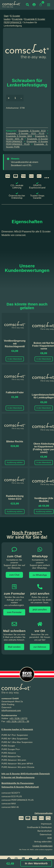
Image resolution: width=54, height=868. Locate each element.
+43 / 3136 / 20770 (18, 718)
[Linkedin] (23, 859)
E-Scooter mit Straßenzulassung (18, 777)
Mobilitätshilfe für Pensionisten (18, 783)
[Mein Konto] (34, 4)
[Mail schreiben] (14, 624)
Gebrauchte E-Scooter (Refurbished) (20, 787)
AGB (49, 838)
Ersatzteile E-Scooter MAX (19, 136)
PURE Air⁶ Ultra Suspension (15, 738)
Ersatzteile (17, 19)
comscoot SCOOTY (11, 793)
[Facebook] (9, 859)
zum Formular (14, 593)
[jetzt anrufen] (39, 586)
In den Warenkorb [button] (15, 359)
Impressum (46, 824)
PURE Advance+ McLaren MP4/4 (17, 763)
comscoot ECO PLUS (12, 796)
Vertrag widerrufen (43, 841)
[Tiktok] (38, 859)
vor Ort (39, 631)
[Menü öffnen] (49, 4)
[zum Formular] (14, 586)
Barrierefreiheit (45, 831)
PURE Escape (8, 746)
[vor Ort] (39, 624)
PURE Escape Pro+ (11, 749)
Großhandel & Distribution (39, 827)
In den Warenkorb (36, 863)
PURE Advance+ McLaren (14, 760)
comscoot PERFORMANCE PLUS (17, 800)
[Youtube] (30, 859)
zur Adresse (39, 647)
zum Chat (14, 575)
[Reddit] (45, 859)
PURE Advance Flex (11, 756)
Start (6, 16)
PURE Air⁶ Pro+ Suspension (15, 735)
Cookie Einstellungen (42, 846)
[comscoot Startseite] (11, 4)
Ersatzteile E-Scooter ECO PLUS (25, 133)
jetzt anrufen (39, 593)
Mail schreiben (14, 631)
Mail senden (14, 647)
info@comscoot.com (11, 710)
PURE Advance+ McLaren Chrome (18, 767)
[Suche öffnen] (27, 4)
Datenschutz (46, 834)
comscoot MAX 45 (10, 807)
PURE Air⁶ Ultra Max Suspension (17, 742)
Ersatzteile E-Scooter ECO (32, 131)
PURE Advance (9, 753)
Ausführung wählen (15, 462)
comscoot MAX (9, 803)
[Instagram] (16, 859)
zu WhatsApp (40, 575)
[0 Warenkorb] (40, 4)
